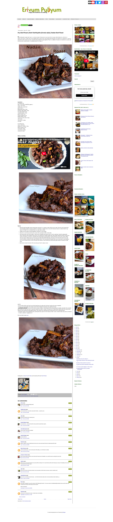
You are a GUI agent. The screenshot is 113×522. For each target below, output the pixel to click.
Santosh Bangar (24, 435)
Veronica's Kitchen (24, 454)
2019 (77, 337)
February (78, 377)
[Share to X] (33, 394)
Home (45, 499)
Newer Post (20, 499)
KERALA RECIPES (40, 19)
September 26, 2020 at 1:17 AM (26, 494)
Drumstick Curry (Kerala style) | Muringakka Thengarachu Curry (86, 142)
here (27, 315)
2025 (77, 328)
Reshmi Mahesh (24, 422)
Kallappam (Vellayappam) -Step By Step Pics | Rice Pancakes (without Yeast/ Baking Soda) (87, 155)
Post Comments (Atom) (27, 501)
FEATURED (51, 19)
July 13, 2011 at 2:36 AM (25, 478)
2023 (77, 331)
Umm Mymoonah (24, 428)
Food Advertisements (83, 45)
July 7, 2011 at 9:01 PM (25, 405)
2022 (77, 333)
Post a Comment (22, 496)
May (77, 372)
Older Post (69, 499)
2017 (77, 340)
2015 (77, 342)
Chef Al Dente (44, 375)
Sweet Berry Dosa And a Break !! (82, 358)
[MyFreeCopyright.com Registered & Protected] (83, 100)
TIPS (47, 19)
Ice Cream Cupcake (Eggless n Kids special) (84, 366)
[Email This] (31, 394)
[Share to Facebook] (35, 394)
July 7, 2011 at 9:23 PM (25, 412)
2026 (77, 327)
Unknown (22, 441)
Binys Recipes (23, 448)
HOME (19, 19)
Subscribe (84, 95)
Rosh (22, 481)
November (78, 351)
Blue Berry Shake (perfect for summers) (83, 362)
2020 (77, 336)
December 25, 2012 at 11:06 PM (26, 488)
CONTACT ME (66, 19)
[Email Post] (29, 394)
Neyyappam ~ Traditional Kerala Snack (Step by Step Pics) (86, 136)
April (77, 374)
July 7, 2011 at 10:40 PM (25, 431)
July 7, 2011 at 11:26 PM (25, 438)
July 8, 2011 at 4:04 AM (25, 457)
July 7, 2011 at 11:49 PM (25, 444)
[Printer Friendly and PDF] (24, 25)
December (78, 349)
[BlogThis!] (32, 394)
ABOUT (24, 19)
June (78, 371)
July (77, 357)
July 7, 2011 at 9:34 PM (25, 418)
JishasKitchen (23, 475)
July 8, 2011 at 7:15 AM (25, 465)
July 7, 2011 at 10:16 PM (25, 425)
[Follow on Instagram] (18, 27)
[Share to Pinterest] (36, 394)
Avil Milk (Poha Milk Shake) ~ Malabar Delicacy (86, 129)
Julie (21, 468)
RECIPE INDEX (30, 19)
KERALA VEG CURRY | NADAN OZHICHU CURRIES (86, 110)
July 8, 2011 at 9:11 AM (25, 471)
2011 (77, 348)
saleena (22, 461)
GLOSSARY (58, 19)
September (79, 354)
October (78, 352)
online (75, 386)
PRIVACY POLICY (75, 19)
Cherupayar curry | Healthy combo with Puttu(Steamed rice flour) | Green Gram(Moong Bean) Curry (87, 123)
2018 (77, 339)
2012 (77, 347)
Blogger (64, 512)
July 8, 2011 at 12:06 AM (25, 451)
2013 (77, 345)
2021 (77, 334)
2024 (77, 330)
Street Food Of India (28, 375)
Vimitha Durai (23, 409)
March (78, 375)
